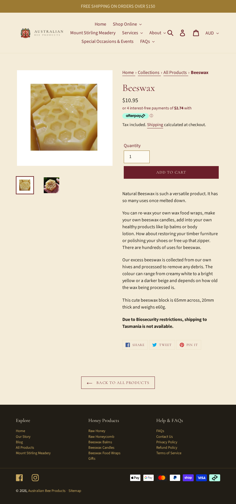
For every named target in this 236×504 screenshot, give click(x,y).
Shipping (155, 125)
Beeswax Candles (101, 447)
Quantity (132, 145)
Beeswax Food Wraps (104, 453)
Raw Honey (96, 430)
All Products (25, 447)
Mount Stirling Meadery (33, 453)
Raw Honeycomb (101, 436)
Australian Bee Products (46, 490)
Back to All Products (122, 382)
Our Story (23, 436)
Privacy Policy (166, 442)
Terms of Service (168, 453)
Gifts (91, 458)
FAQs (160, 430)
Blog (19, 442)
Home (20, 430)
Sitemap (74, 490)
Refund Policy (166, 447)
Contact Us (164, 436)
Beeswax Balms (100, 442)
